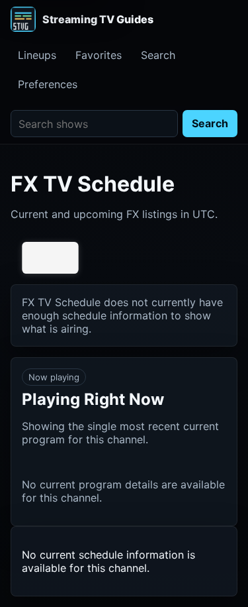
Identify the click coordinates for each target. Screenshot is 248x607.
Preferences (47, 84)
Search (158, 55)
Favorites (98, 55)
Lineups (37, 55)
